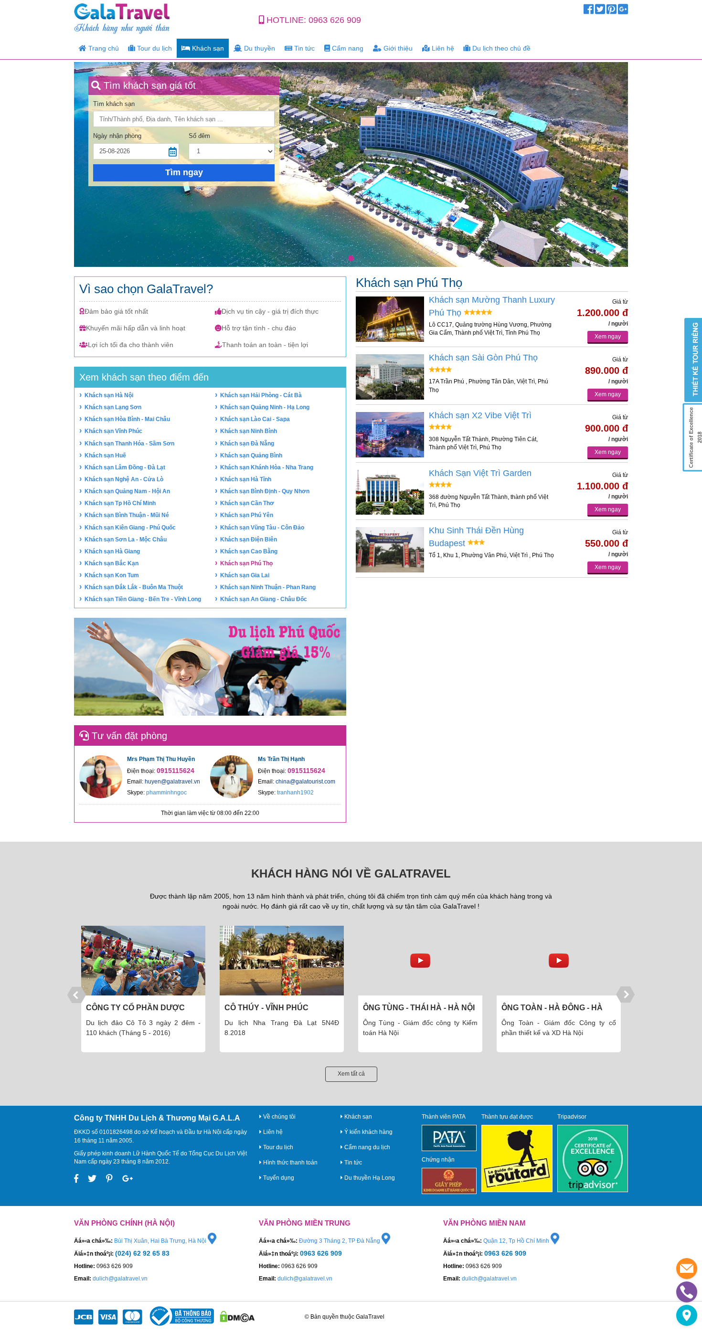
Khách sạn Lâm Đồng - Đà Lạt (125, 467)
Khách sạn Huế (105, 455)
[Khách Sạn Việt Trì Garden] (390, 492)
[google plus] (623, 11)
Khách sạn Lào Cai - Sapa (255, 419)
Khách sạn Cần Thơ (247, 503)
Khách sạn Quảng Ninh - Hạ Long (264, 407)
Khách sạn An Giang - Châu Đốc (263, 599)
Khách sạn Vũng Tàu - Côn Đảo (262, 527)
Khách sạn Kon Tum (112, 575)
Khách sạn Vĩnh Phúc (113, 431)
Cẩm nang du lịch (366, 1147)
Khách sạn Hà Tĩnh (245, 479)
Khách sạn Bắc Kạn (111, 563)
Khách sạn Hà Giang (112, 551)
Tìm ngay (184, 172)
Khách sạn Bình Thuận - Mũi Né (127, 515)
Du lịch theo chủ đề (500, 48)
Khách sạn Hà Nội (109, 395)
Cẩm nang (346, 48)
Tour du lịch (153, 48)
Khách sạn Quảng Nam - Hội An (127, 491)
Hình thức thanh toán (290, 1162)
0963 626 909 (334, 20)
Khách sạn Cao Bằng (248, 551)
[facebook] (589, 11)
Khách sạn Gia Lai (244, 575)
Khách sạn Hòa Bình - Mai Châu (127, 419)
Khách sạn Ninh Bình (248, 431)
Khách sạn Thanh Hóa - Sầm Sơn (129, 443)
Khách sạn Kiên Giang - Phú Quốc (130, 527)
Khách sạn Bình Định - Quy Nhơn (264, 491)
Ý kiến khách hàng (368, 1132)
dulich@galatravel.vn (120, 1278)
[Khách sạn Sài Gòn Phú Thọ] (390, 377)
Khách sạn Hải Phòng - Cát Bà (261, 395)
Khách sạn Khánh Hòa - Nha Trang (266, 467)
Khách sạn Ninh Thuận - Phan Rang (268, 587)
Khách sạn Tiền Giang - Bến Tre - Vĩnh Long (143, 599)
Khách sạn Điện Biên (248, 539)
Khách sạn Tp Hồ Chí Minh (120, 503)
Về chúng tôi (279, 1116)
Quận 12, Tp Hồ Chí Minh (517, 1241)
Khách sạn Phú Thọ (246, 563)
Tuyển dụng (278, 1177)
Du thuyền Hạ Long (369, 1177)
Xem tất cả (351, 1073)
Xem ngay (608, 336)
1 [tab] (351, 258)
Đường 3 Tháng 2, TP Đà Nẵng (340, 1241)
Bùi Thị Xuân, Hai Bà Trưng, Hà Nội (161, 1241)
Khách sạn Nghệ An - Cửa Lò (124, 479)
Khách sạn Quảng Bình (251, 455)
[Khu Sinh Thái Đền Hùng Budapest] (390, 549)
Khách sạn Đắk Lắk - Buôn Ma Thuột (134, 587)
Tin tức (303, 48)
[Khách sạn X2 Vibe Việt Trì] (390, 434)
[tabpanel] (351, 164)
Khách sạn (207, 48)
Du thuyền (258, 48)
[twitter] (600, 11)
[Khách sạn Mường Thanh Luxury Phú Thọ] (390, 319)
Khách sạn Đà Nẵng (247, 443)
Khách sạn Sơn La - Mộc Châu (126, 539)
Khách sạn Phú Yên (246, 515)
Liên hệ (442, 48)
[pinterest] (611, 11)
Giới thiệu (397, 48)
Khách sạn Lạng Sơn (113, 407)
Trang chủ (102, 48)
